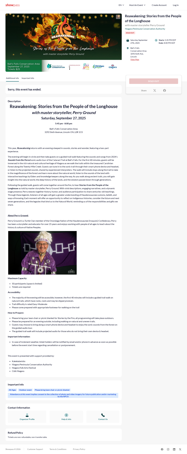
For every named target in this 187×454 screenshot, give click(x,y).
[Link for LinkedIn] (174, 449)
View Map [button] (134, 59)
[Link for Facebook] (162, 449)
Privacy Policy (79, 449)
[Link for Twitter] (180, 449)
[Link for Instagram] (168, 449)
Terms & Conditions (58, 449)
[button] (12, 79)
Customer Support (35, 449)
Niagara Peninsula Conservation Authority (145, 28)
